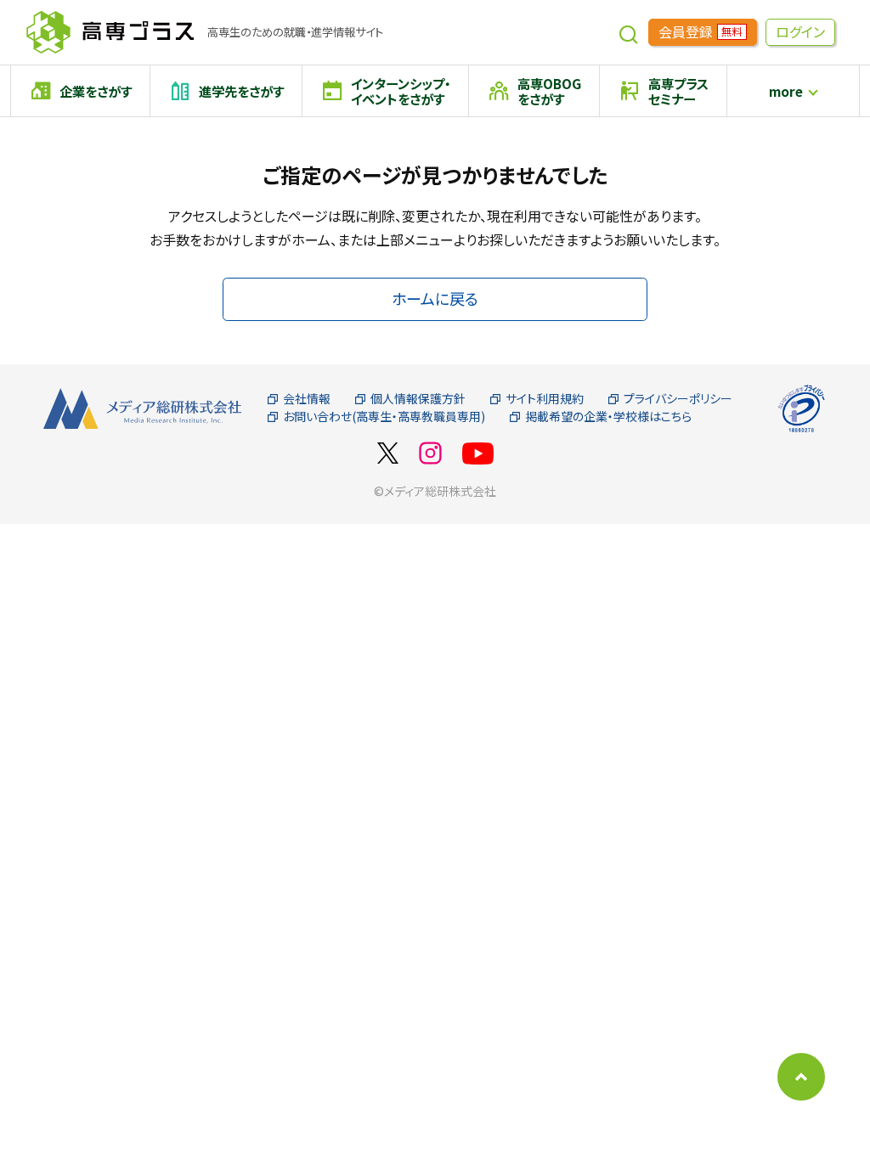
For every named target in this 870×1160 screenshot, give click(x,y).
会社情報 (306, 399)
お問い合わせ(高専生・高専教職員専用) (384, 416)
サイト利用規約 (545, 399)
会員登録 (700, 31)
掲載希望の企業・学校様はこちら (608, 416)
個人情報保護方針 (418, 399)
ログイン (800, 31)
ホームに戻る (435, 298)
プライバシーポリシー (678, 399)
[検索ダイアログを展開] (629, 32)
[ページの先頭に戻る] (801, 1076)
